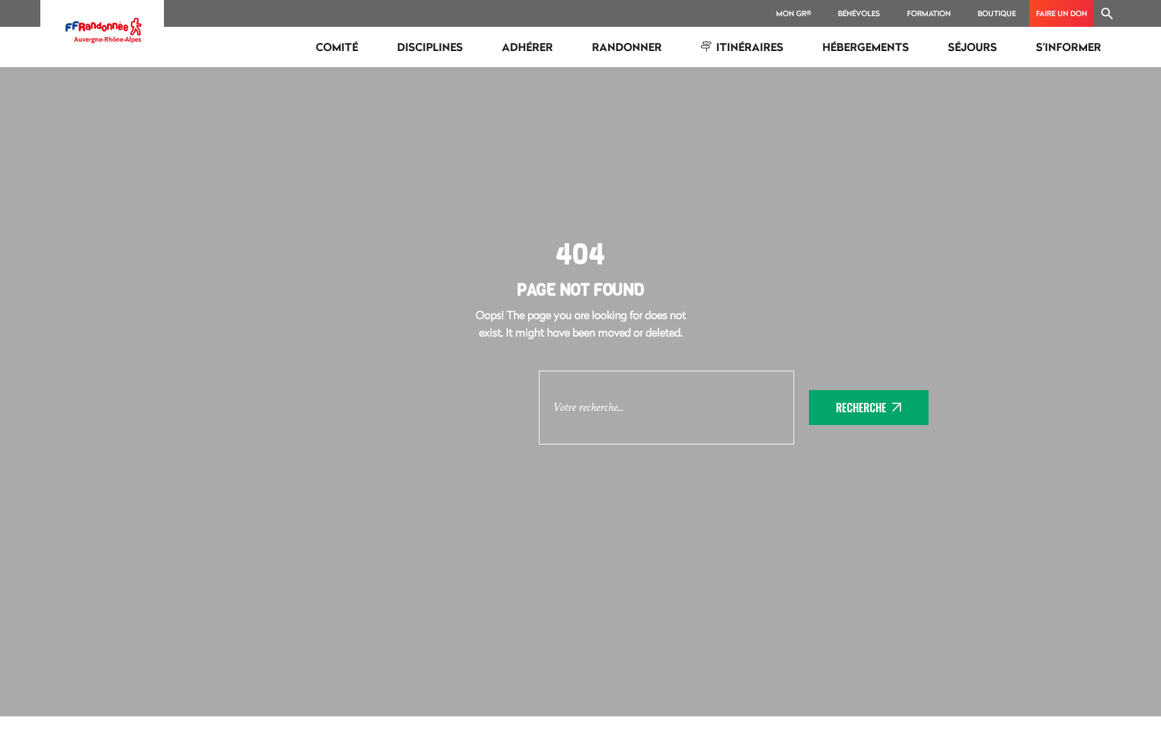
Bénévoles (859, 13)
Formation (929, 13)
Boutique (997, 13)
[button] (1107, 13)
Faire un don (1061, 13)
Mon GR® (793, 13)
